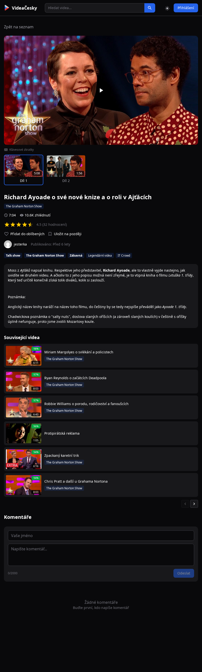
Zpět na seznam (19, 27)
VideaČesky (24, 8)
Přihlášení (186, 7)
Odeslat (183, 573)
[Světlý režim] (167, 8)
